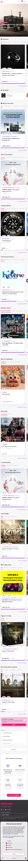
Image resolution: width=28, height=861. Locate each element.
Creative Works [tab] (16, 42)
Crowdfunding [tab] (15, 157)
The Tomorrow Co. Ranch (9, 446)
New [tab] (10, 414)
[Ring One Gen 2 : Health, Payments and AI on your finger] (13, 57)
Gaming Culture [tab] (24, 42)
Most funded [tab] (9, 465)
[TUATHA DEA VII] (13, 224)
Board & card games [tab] (6, 310)
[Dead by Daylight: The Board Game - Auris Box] (13, 326)
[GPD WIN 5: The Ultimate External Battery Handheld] (13, 583)
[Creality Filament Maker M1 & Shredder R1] (13, 122)
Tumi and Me (6, 394)
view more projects (22, 86)
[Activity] (21, 1)
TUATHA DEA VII (6, 241)
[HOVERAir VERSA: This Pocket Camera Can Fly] (13, 173)
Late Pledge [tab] (22, 157)
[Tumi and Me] (13, 377)
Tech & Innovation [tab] (8, 42)
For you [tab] (3, 157)
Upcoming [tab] (8, 157)
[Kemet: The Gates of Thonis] (13, 532)
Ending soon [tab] (16, 465)
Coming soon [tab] (4, 414)
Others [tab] (25, 310)
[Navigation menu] (26, 1)
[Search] (18, 2)
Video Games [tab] (20, 310)
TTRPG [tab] (13, 310)
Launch (13, 724)
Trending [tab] (3, 465)
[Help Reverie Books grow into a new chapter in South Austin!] (13, 275)
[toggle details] (24, 83)
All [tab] (1, 42)
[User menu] (24, 2)
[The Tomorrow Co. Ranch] (13, 430)
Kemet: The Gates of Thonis (10, 549)
